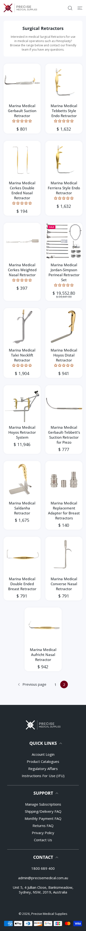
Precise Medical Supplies (49, 914)
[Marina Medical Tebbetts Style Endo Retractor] (63, 82)
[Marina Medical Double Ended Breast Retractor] (22, 555)
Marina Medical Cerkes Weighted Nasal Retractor (22, 269)
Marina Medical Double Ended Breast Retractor (22, 583)
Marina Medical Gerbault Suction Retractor (22, 110)
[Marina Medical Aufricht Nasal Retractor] (43, 626)
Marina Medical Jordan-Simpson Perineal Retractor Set (64, 272)
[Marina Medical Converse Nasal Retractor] (63, 555)
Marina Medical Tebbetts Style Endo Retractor (64, 110)
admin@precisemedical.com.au (43, 877)
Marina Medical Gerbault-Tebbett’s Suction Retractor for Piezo (64, 435)
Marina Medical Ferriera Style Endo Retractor (64, 187)
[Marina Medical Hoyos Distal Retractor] (63, 326)
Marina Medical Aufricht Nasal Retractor (43, 654)
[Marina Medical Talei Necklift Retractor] (22, 326)
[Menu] (80, 8)
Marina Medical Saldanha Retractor (22, 508)
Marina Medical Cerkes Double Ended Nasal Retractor (22, 190)
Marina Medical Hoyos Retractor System (22, 432)
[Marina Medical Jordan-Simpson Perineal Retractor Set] (63, 241)
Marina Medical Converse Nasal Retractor (64, 583)
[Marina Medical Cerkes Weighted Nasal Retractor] (22, 241)
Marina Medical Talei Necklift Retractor (22, 355)
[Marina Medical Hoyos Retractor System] (22, 403)
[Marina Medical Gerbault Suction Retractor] (22, 82)
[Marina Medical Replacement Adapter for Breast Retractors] (63, 479)
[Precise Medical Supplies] (20, 8)
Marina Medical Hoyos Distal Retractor (64, 355)
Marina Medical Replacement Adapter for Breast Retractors (64, 510)
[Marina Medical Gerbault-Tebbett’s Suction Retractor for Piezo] (63, 403)
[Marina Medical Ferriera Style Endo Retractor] (63, 159)
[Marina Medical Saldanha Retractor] (22, 479)
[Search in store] (70, 8)
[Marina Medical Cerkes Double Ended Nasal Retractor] (22, 159)
